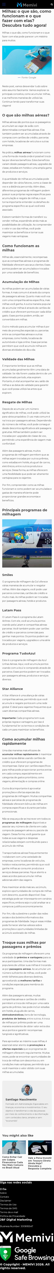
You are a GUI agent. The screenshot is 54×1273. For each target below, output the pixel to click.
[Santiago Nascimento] (27, 1095)
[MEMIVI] (27, 5)
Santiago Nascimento (21, 1099)
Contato (4, 1197)
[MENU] (4, 4)
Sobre (3, 1193)
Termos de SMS (8, 1208)
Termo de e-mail (9, 1212)
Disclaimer (5, 1200)
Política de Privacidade (12, 1216)
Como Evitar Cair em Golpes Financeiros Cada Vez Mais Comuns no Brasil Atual (12, 1162)
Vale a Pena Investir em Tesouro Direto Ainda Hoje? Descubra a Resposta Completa (40, 1163)
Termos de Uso (8, 1204)
